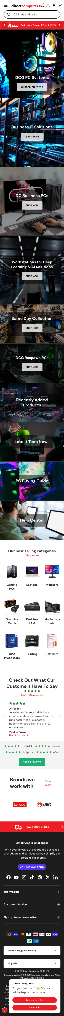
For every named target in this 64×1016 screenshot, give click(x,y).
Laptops (32, 585)
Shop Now (32, 205)
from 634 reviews (32, 695)
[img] (32, 691)
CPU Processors (12, 656)
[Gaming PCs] (12, 571)
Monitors (52, 585)
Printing (32, 654)
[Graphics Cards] (12, 606)
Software (52, 654)
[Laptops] (32, 571)
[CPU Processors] (12, 641)
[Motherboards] (52, 606)
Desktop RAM (32, 621)
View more (32, 555)
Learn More (32, 136)
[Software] (52, 641)
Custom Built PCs (32, 87)
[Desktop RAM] (32, 606)
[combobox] (32, 14)
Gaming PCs (12, 586)
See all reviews (32, 761)
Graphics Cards (12, 621)
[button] (59, 5)
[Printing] (32, 641)
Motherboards (52, 621)
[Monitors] (52, 571)
